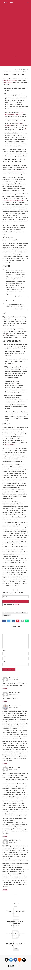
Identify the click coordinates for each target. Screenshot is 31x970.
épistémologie (8, 82)
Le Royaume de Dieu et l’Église (15, 945)
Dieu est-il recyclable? (15, 933)
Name (4, 650)
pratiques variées (9, 444)
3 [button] (6, 334)
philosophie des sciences (9, 80)
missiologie (16, 612)
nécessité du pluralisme (14, 200)
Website (4, 661)
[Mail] (24, 960)
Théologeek (8, 2)
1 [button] (25, 128)
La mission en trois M (16, 911)
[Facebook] (15, 960)
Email (4, 656)
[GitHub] (7, 960)
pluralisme (24, 612)
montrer (17, 604)
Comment (4, 632)
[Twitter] (11, 960)
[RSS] (20, 960)
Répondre (4, 688)
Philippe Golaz (15, 705)
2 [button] (27, 220)
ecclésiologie (7, 615)
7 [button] (19, 540)
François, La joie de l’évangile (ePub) (15, 922)
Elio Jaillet (13, 677)
